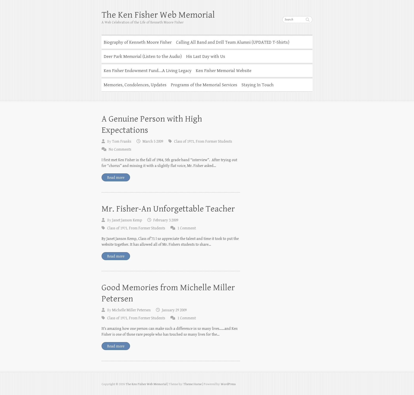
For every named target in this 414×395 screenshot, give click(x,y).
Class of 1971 (184, 141)
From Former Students (214, 141)
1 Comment (186, 228)
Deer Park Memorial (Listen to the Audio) (143, 56)
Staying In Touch (258, 85)
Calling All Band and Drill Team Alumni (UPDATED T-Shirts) (232, 42)
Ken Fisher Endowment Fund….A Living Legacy (147, 70)
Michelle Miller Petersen (131, 310)
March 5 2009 (153, 141)
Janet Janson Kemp (127, 220)
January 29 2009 (174, 310)
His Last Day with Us (205, 56)
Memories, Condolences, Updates (135, 85)
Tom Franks (121, 141)
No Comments (120, 149)
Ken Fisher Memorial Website (223, 70)
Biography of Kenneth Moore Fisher (138, 42)
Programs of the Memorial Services (204, 85)
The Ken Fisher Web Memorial (158, 15)
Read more (115, 177)
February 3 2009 (165, 220)
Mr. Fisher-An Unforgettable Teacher (168, 209)
